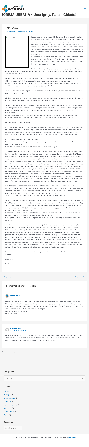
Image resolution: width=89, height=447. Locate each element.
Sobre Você (8, 408)
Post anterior (7, 277)
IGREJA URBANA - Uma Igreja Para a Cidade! (39, 14)
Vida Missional (9, 411)
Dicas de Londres (10, 398)
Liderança (7, 401)
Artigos (6, 391)
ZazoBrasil (72, 437)
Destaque (20, 32)
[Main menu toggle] (84, 9)
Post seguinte (81, 277)
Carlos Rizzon (15, 295)
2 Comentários (10, 32)
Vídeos (6, 415)
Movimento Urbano (10, 405)
